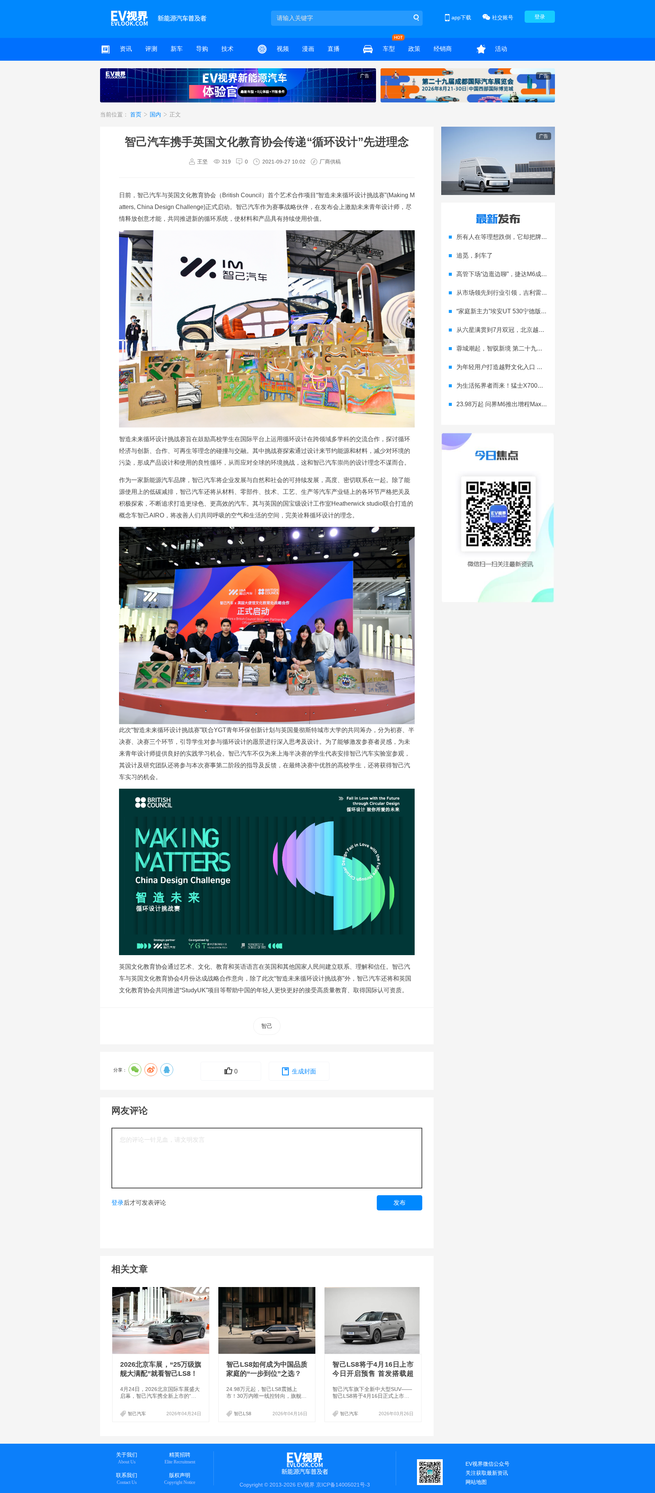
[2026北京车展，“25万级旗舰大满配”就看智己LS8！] (161, 1320)
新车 (177, 49)
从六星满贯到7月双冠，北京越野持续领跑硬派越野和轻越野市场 (543, 330)
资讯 (126, 49)
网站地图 (476, 1482)
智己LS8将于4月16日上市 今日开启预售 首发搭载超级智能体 (373, 1373)
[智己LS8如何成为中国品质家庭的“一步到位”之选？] (267, 1320)
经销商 (443, 49)
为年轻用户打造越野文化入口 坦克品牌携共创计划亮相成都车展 (542, 367)
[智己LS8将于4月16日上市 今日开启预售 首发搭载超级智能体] (373, 1320)
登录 (539, 17)
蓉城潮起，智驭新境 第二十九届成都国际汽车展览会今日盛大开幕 (545, 348)
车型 (389, 49)
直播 (334, 49)
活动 (501, 49)
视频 (283, 49)
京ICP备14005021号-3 (343, 1485)
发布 (399, 1202)
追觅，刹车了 (474, 255)
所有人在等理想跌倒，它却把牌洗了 (504, 237)
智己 (267, 1026)
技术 (227, 49)
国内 (156, 114)
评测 (151, 49)
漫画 (308, 49)
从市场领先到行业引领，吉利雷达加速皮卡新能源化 (526, 292)
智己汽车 (137, 1413)
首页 (136, 114)
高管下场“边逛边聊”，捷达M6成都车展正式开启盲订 (526, 274)
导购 (202, 49)
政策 (414, 49)
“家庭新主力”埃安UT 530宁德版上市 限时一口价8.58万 (529, 311)
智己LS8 (242, 1413)
